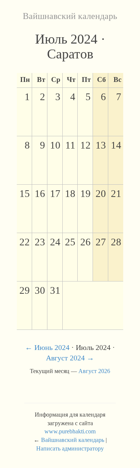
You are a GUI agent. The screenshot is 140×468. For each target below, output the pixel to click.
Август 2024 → (70, 358)
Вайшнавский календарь (70, 16)
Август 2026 (94, 371)
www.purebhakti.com (70, 431)
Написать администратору (70, 448)
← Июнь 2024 (47, 347)
